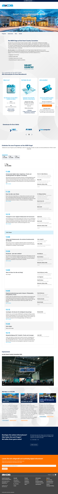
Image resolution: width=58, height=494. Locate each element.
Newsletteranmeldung (39, 481)
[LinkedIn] (53, 474)
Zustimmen (5, 468)
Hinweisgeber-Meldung (50, 485)
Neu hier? (37, 479)
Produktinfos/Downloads (40, 482)
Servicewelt (26, 479)
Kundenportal (27, 481)
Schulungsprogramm (49, 481)
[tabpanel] (29, 254)
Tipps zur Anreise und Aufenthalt (29, 111)
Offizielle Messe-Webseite (30, 112)
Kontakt (15, 485)
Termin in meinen (11, 109)
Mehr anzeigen (8, 183)
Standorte (48, 484)
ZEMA (26, 484)
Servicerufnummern (49, 482)
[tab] (5, 157)
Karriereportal (27, 482)
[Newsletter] (55, 474)
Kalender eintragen (10, 110)
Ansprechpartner (38, 484)
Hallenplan (30, 110)
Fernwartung (50, 479)
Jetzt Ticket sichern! (46, 105)
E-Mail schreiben (34, 444)
